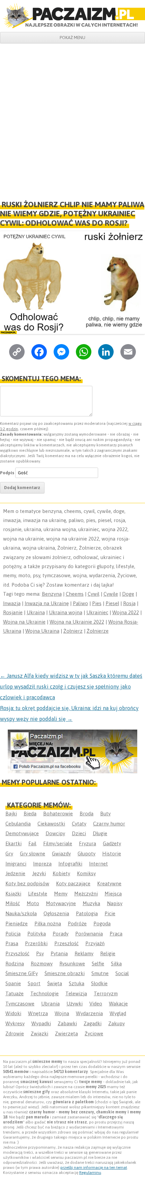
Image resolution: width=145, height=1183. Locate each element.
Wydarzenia (89, 1013)
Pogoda (102, 923)
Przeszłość (66, 943)
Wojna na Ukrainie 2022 (77, 622)
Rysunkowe (72, 963)
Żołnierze (98, 631)
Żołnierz (73, 631)
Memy (60, 893)
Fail (32, 843)
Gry (9, 853)
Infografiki (70, 863)
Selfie (98, 963)
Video (95, 1003)
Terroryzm (106, 993)
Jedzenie (15, 873)
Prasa (11, 943)
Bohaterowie (58, 813)
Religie (107, 953)
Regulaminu (90, 1172)
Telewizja (76, 993)
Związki (39, 1033)
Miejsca (113, 893)
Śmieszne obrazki (65, 973)
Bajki (11, 813)
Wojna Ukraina (42, 631)
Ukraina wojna (65, 612)
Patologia (87, 913)
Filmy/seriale (57, 843)
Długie (100, 833)
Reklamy (84, 953)
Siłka (116, 963)
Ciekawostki (51, 823)
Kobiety (61, 873)
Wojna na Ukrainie (24, 622)
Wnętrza (38, 1013)
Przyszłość (17, 953)
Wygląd (118, 1013)
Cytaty (79, 823)
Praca (116, 933)
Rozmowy (42, 963)
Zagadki (93, 1023)
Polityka (36, 933)
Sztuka (76, 983)
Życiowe (94, 1033)
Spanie (13, 983)
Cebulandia (18, 823)
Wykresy (15, 1023)
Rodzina (14, 963)
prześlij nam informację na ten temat (93, 1167)
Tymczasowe (19, 1003)
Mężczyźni (86, 893)
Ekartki (13, 843)
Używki (74, 1003)
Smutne (100, 973)
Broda (86, 813)
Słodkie (99, 983)
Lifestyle (37, 893)
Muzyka (91, 903)
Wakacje (118, 1003)
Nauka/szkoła (21, 913)
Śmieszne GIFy (21, 973)
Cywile (111, 594)
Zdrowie (14, 1033)
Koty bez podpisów (27, 883)
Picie (110, 913)
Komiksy (86, 873)
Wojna (62, 1013)
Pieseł (112, 603)
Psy (40, 953)
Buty (105, 813)
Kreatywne (109, 883)
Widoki (13, 1013)
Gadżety (112, 843)
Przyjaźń (95, 943)
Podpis (7, 472)
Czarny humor (109, 823)
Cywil (93, 594)
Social (122, 973)
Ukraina (36, 612)
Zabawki (67, 1023)
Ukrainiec (97, 612)
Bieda (30, 813)
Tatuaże (14, 993)
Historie (111, 853)
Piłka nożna (47, 923)
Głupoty (86, 853)
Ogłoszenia (56, 913)
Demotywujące (22, 833)
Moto (33, 903)
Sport (34, 983)
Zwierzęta (66, 1033)
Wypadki (41, 1023)
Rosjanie (13, 612)
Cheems (75, 594)
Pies (97, 603)
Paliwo (80, 603)
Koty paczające (73, 883)
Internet (98, 863)
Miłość (12, 903)
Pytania (59, 953)
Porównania (89, 933)
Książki (13, 893)
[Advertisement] (72, 119)
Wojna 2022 (125, 612)
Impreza (42, 863)
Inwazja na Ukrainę (47, 603)
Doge (128, 594)
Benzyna (52, 594)
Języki (39, 873)
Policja (13, 933)
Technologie (44, 993)
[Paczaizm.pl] (72, 15)
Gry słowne (32, 853)
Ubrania (50, 1003)
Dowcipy (55, 833)
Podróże (77, 923)
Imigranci (15, 863)
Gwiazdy (61, 853)
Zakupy (116, 1023)
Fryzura (87, 843)
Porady (60, 933)
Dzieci (79, 833)
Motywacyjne (61, 903)
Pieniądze (16, 923)
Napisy (114, 903)
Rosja (129, 603)
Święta (54, 983)
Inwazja (12, 603)
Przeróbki (36, 943)
